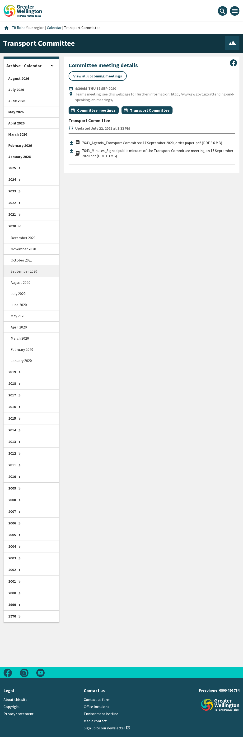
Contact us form (97, 699)
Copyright (12, 706)
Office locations (96, 706)
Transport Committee (149, 110)
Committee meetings (96, 110)
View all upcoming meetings (97, 76)
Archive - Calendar (24, 65)
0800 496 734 (229, 690)
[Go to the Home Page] (220, 704)
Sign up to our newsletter (107, 728)
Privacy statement (19, 713)
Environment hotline (101, 713)
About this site (16, 699)
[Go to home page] (23, 10)
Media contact (95, 720)
